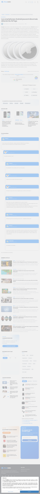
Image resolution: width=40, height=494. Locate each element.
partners (7, 479)
